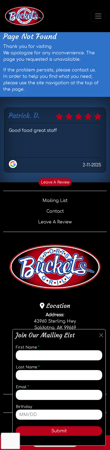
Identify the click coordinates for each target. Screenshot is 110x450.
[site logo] (24, 16)
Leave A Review (55, 182)
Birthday (24, 407)
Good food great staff (33, 130)
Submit (59, 431)
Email (22, 387)
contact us (83, 70)
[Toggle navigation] (98, 16)
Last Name (28, 367)
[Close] (101, 335)
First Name (27, 347)
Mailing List (55, 200)
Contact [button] (55, 211)
